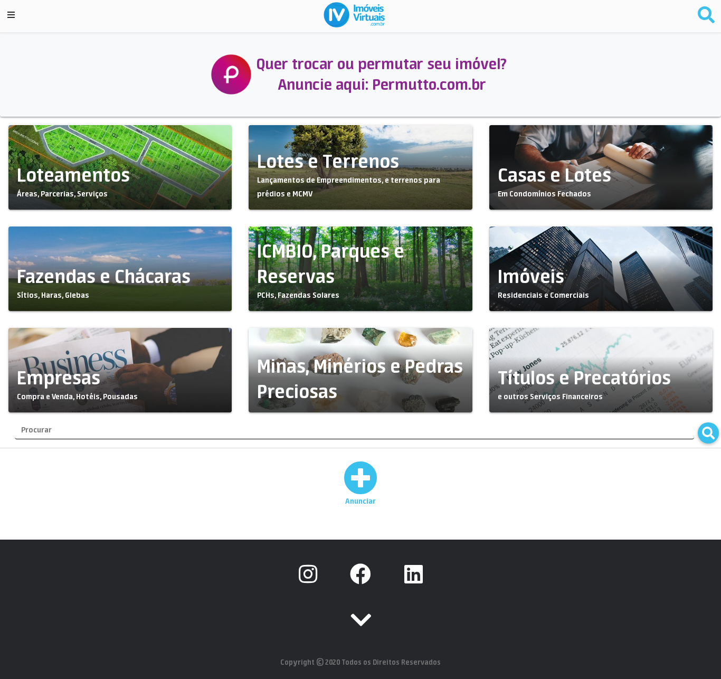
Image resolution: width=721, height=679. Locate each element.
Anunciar (360, 501)
